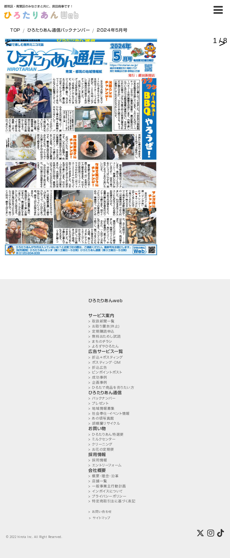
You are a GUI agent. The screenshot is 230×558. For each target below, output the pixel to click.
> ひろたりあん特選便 (106, 434)
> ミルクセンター (102, 439)
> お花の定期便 (101, 449)
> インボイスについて (105, 491)
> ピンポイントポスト (105, 372)
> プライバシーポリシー (107, 496)
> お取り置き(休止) (104, 326)
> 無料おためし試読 (104, 336)
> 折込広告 (97, 367)
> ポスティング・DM (104, 362)
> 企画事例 (97, 382)
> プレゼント (98, 403)
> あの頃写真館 (101, 418)
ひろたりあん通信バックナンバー (58, 30)
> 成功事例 (97, 377)
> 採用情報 (97, 460)
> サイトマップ (99, 518)
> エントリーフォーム (105, 465)
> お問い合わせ (99, 512)
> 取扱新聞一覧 (101, 321)
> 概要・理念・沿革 (103, 475)
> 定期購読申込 (101, 331)
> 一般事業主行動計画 (107, 486)
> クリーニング (100, 444)
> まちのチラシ (100, 341)
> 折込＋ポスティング (105, 357)
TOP (15, 30)
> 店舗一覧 (97, 481)
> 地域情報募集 (101, 408)
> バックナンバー (102, 398)
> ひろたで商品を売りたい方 (111, 387)
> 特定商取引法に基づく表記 (111, 501)
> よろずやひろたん (103, 346)
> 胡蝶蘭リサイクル (104, 423)
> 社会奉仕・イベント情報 (109, 413)
